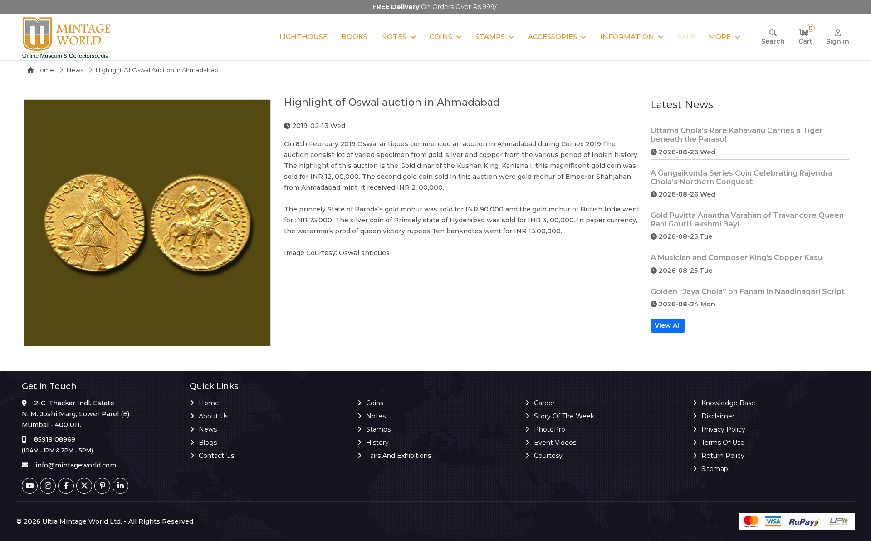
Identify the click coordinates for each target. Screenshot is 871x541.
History (377, 442)
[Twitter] (84, 486)
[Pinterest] (102, 486)
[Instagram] (48, 486)
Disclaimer (717, 416)
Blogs (208, 442)
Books (354, 36)
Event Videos (555, 442)
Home (44, 70)
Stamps (490, 36)
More (720, 36)
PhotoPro (549, 429)
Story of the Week (564, 416)
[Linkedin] (120, 486)
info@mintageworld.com (75, 465)
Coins (441, 36)
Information (627, 36)
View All (668, 325)
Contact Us (216, 456)
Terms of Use (722, 442)
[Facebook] (66, 486)
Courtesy (548, 456)
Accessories (552, 36)
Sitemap (714, 469)
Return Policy (722, 456)
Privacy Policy (723, 429)
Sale (686, 36)
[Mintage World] (67, 37)
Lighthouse (303, 36)
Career (544, 403)
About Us (213, 416)
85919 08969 (54, 439)
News (75, 70)
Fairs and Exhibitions (398, 456)
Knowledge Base (728, 403)
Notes (393, 36)
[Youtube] (30, 486)
